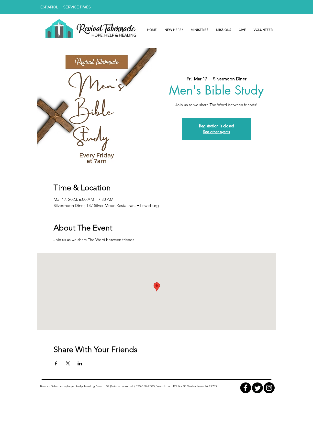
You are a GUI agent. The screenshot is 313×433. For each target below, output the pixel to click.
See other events (216, 131)
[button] (174, 29)
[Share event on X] (68, 363)
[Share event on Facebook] (56, 363)
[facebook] (245, 387)
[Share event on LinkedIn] (80, 363)
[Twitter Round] (257, 387)
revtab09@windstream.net (115, 386)
